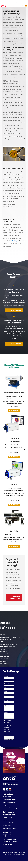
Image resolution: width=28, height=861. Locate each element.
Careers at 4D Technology (10, 808)
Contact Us (22, 1)
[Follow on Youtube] (10, 789)
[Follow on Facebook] (4, 789)
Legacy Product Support (9, 828)
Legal (22, 854)
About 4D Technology (9, 802)
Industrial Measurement (9, 799)
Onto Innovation (9, 852)
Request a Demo (12, 1)
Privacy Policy (17, 854)
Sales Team (6, 805)
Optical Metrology (8, 796)
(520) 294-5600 (7, 835)
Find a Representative (9, 814)
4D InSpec (15, 241)
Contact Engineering (15, 597)
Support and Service (8, 823)
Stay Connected (20, 3)
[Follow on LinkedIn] (7, 789)
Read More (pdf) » (14, 310)
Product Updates (7, 825)
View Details (13, 410)
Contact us (6, 820)
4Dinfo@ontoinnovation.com (11, 837)
